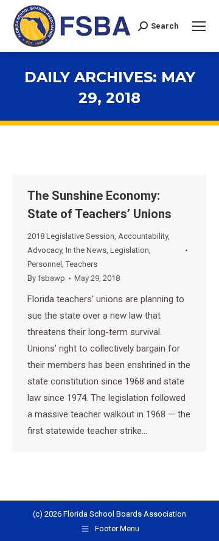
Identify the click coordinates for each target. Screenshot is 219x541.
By (46, 278)
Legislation (129, 250)
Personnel (44, 264)
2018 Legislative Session (70, 236)
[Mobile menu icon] (199, 26)
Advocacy (44, 250)
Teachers (81, 264)
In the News (86, 250)
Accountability (143, 236)
